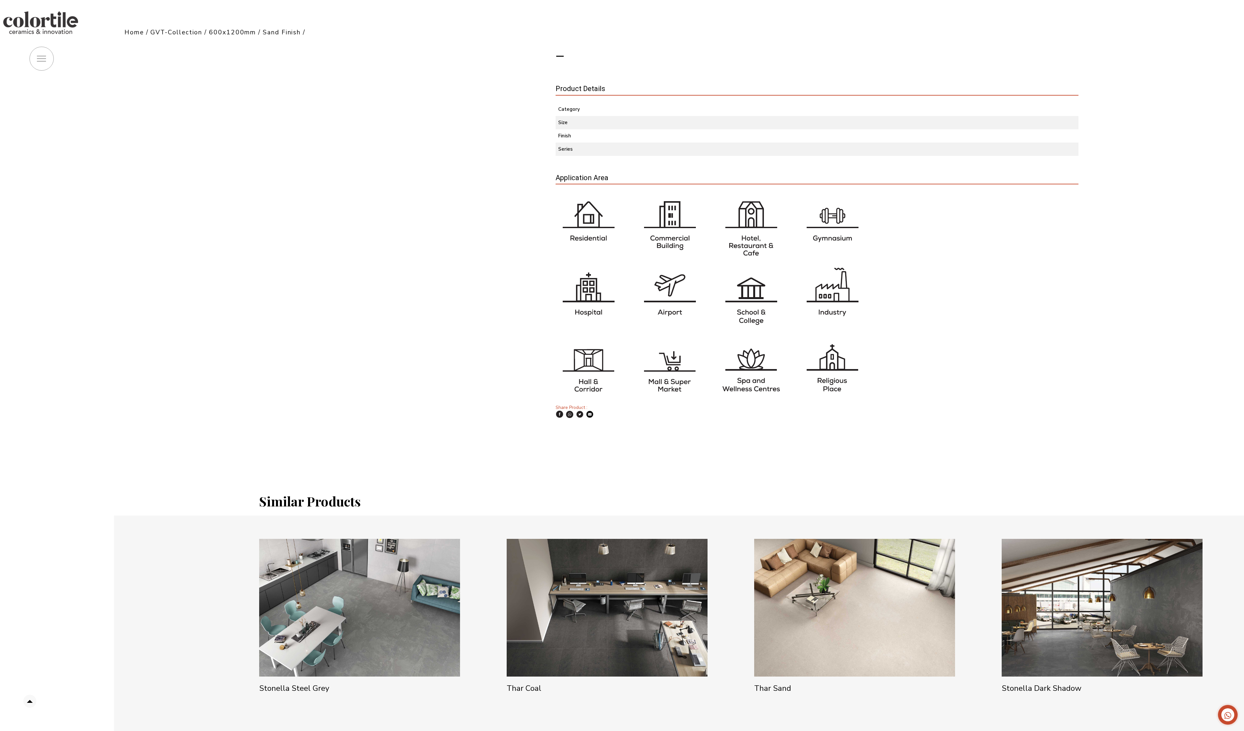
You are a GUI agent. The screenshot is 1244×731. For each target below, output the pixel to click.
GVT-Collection (176, 32)
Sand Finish (283, 32)
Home (134, 32)
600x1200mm (232, 32)
